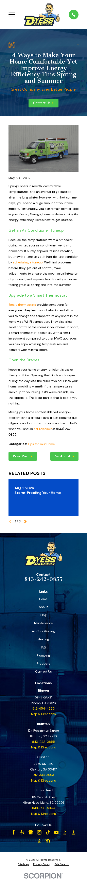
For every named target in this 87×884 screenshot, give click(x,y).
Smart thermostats (22, 305)
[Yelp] (22, 832)
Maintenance (43, 623)
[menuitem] (23, 864)
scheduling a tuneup (28, 262)
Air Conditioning (43, 631)
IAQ (43, 647)
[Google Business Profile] (31, 832)
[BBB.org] (65, 832)
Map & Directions (43, 714)
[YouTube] (56, 832)
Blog (43, 615)
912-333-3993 (43, 775)
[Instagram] (39, 832)
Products (43, 664)
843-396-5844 (43, 808)
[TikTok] (48, 832)
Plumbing (43, 656)
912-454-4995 (43, 709)
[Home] (42, 14)
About (43, 607)
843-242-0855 (43, 579)
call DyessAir (43, 429)
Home (43, 599)
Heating (43, 639)
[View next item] (25, 521)
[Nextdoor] (48, 841)
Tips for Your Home (41, 444)
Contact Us (43, 672)
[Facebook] (13, 832)
